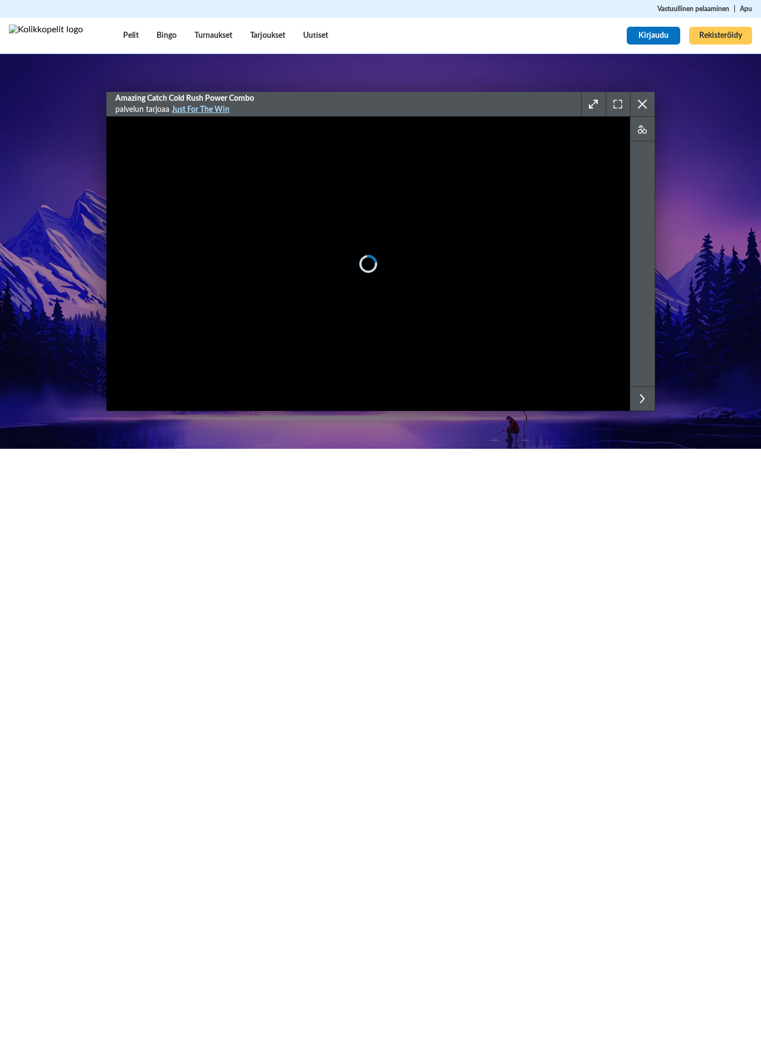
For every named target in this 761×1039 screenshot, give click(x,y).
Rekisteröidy (720, 36)
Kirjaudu (653, 36)
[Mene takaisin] (642, 104)
